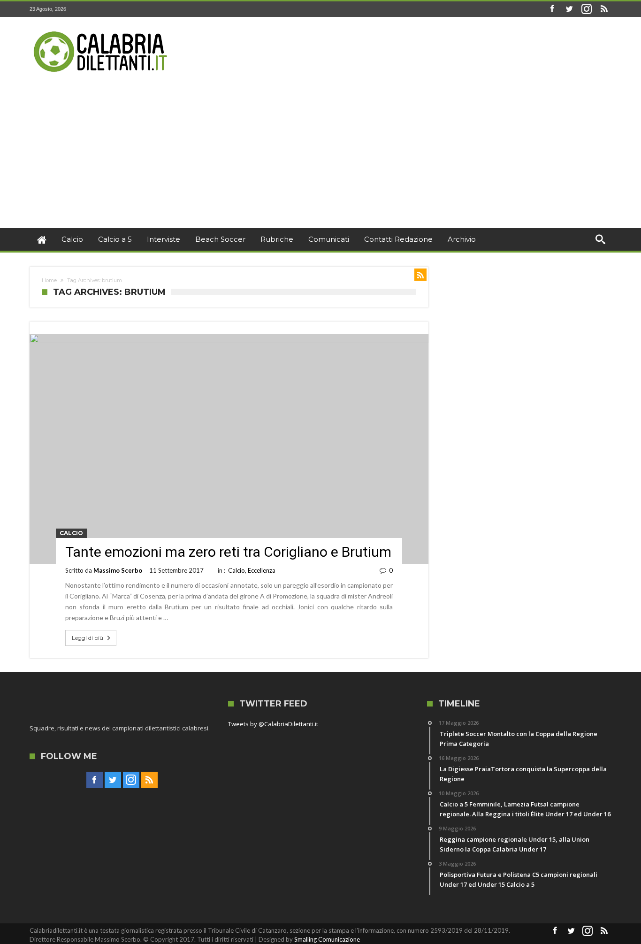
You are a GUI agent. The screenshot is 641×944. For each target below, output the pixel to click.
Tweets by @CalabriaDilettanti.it (273, 724)
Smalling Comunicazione (327, 939)
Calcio (71, 533)
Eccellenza (261, 570)
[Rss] (603, 9)
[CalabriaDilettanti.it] (101, 31)
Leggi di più (87, 637)
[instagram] (586, 9)
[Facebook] (551, 9)
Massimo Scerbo (117, 570)
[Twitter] (569, 9)
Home (49, 280)
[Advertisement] (320, 157)
